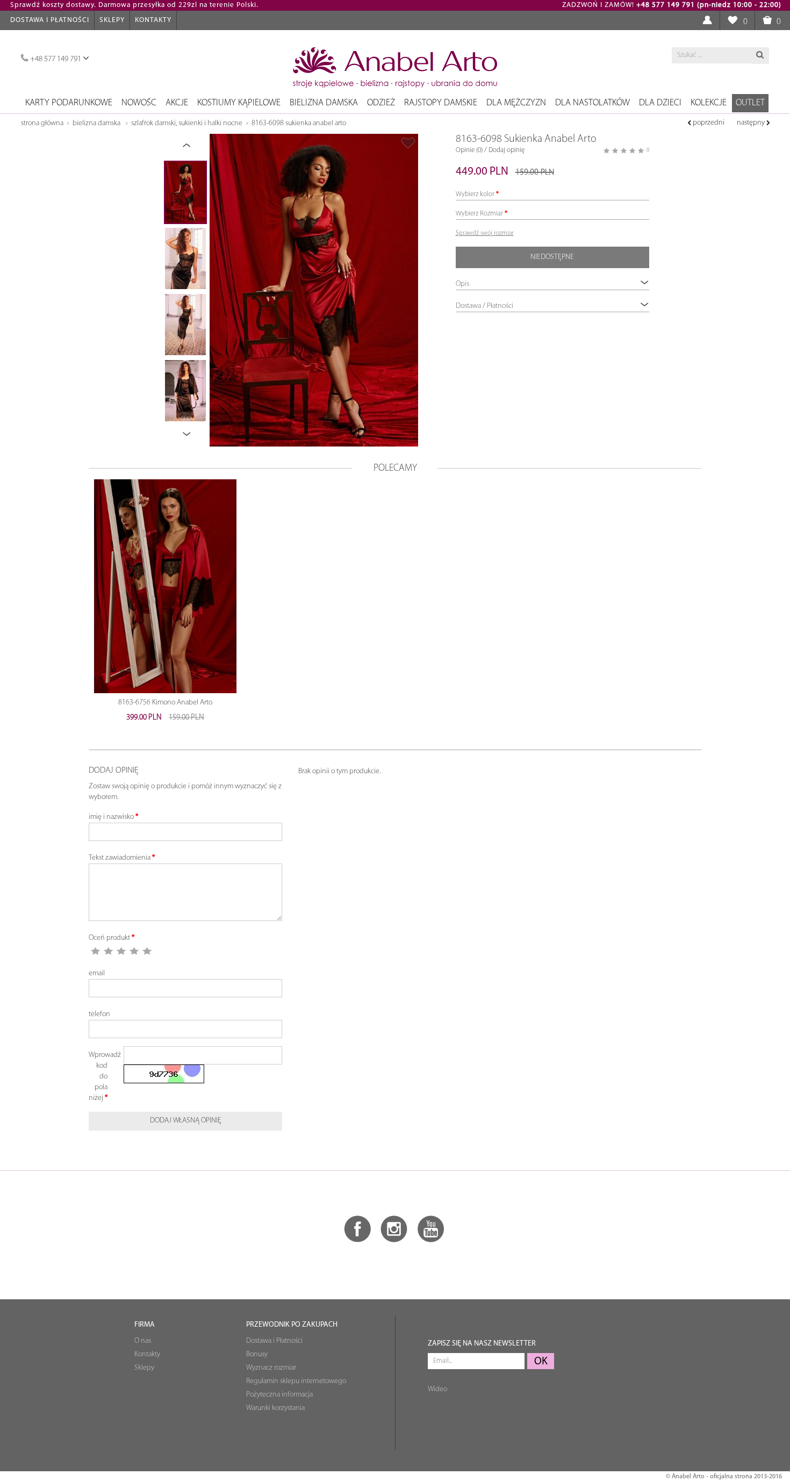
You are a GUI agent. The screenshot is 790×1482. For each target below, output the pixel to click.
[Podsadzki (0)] (732, 21)
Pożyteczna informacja (279, 1395)
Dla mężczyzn (516, 102)
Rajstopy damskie (440, 102)
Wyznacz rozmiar (271, 1368)
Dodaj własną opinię (185, 1121)
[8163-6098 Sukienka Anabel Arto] (314, 290)
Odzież (381, 102)
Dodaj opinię (507, 150)
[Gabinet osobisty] (707, 21)
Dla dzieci (660, 102)
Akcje (177, 102)
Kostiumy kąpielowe (239, 102)
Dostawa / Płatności (484, 306)
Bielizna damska (324, 102)
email (97, 973)
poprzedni (707, 123)
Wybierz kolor (475, 194)
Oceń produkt (109, 938)
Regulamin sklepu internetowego (296, 1381)
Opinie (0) (469, 150)
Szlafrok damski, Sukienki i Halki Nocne (186, 123)
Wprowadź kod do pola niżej (102, 1076)
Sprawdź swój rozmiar (485, 233)
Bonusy (257, 1354)
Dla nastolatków (592, 102)
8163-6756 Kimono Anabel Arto (165, 703)
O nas (142, 1341)
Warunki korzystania (275, 1408)
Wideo (437, 1389)
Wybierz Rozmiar (479, 213)
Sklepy (112, 20)
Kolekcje (709, 102)
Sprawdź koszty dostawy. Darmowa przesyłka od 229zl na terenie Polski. (134, 5)
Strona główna (42, 123)
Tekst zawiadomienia (119, 858)
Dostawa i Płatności (49, 20)
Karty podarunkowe (68, 102)
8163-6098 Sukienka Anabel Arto (299, 123)
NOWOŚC (138, 102)
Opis (462, 284)
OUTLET (750, 102)
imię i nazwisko (111, 817)
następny (751, 123)
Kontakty (153, 20)
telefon (99, 1014)
